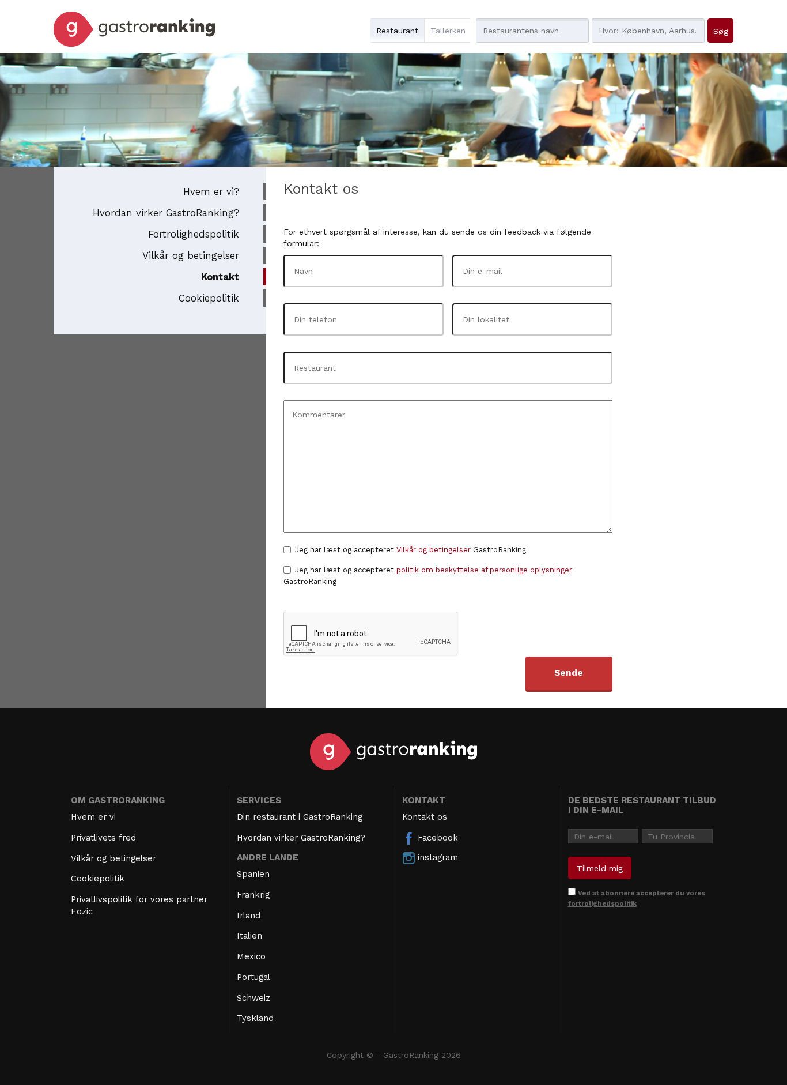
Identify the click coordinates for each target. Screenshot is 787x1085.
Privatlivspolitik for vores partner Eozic (139, 905)
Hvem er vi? (211, 191)
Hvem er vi (93, 817)
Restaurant (397, 30)
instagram (436, 857)
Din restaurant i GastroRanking (299, 817)
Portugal (253, 977)
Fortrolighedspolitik (193, 234)
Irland (248, 915)
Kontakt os (424, 817)
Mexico (251, 956)
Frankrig (253, 895)
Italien (249, 935)
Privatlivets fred (103, 837)
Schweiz (253, 998)
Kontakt (220, 276)
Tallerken (448, 30)
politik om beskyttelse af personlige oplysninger (484, 570)
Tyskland (255, 1018)
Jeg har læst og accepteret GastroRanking (410, 549)
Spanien (253, 874)
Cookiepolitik (209, 298)
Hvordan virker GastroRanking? (166, 212)
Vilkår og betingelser (190, 255)
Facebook (436, 837)
